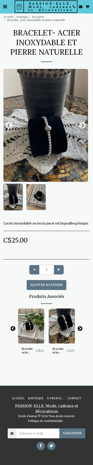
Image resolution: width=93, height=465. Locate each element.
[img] (31, 325)
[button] (5, 6)
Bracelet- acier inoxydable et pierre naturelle (59, 351)
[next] (82, 125)
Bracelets (38, 17)
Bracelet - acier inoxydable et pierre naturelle (29, 351)
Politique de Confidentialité (45, 421)
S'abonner (72, 433)
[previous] (9, 125)
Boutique (22, 17)
